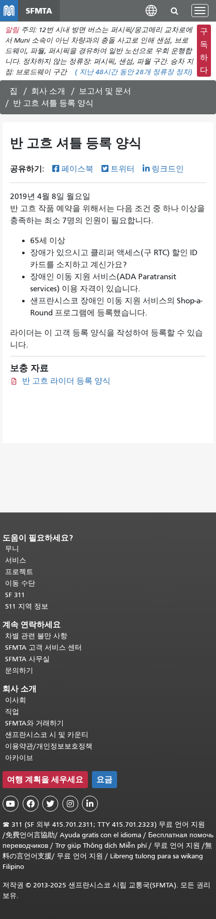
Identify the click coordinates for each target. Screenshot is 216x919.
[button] (151, 10)
